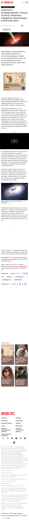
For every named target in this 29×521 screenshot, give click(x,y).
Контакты (24, 515)
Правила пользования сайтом (5, 430)
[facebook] (3, 438)
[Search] (27, 2)
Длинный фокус (6, 423)
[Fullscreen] (26, 184)
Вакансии (19, 426)
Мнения (18, 418)
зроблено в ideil (6, 518)
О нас (3, 426)
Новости (4, 418)
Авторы (18, 423)
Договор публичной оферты (19, 430)
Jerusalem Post (20, 105)
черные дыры (19, 276)
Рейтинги (4, 420)
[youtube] (16, 438)
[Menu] (2, 2)
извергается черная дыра (19, 266)
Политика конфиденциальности (10, 515)
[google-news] (25, 438)
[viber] (20, 438)
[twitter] (7, 438)
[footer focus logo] (8, 413)
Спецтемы (19, 420)
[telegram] (12, 438)
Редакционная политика (6, 434)
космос (10, 276)
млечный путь (7, 279)
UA (24, 2)
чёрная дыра (18, 279)
